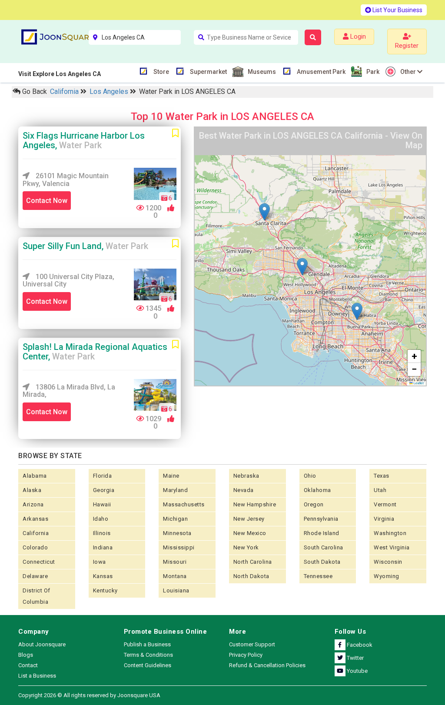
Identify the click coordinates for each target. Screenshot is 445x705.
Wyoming (386, 576)
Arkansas (35, 518)
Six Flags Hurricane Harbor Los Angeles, (84, 140)
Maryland (175, 490)
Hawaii (102, 504)
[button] (264, 212)
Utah (380, 490)
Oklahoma (317, 490)
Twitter (354, 658)
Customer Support (252, 644)
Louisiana (176, 590)
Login (357, 36)
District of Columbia (36, 596)
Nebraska (246, 475)
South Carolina (323, 547)
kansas (103, 576)
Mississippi (179, 547)
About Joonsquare (42, 644)
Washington (390, 533)
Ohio (310, 475)
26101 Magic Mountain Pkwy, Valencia (66, 180)
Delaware (35, 576)
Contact (28, 665)
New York (246, 547)
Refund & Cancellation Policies (267, 665)
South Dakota (322, 562)
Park (372, 71)
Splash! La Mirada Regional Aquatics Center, (95, 352)
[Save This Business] (175, 133)
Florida (102, 475)
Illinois (102, 533)
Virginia (384, 518)
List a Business (37, 675)
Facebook (358, 645)
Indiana (103, 547)
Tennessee (318, 576)
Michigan (175, 518)
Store (161, 71)
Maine (171, 475)
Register (406, 46)
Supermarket (208, 71)
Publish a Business (147, 644)
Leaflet (418, 383)
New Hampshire (254, 504)
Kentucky (105, 590)
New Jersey (249, 518)
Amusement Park (321, 71)
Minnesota (177, 533)
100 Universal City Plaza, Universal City (68, 281)
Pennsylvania (321, 518)
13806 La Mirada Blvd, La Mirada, (69, 391)
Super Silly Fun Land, (85, 246)
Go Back (33, 91)
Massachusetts (184, 504)
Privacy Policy (245, 655)
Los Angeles (110, 91)
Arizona (33, 504)
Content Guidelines (147, 665)
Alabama (35, 475)
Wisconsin (388, 562)
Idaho (101, 518)
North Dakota (251, 576)
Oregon (314, 504)
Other (408, 71)
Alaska (32, 490)
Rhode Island (321, 533)
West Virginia (392, 547)
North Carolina (252, 562)
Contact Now (46, 200)
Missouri (174, 562)
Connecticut (39, 562)
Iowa (99, 562)
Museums (262, 71)
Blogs (25, 655)
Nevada (243, 490)
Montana (175, 576)
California (65, 91)
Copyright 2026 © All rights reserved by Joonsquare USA (89, 695)
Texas (381, 475)
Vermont (385, 504)
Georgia (104, 490)
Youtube (356, 671)
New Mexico (249, 533)
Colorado (35, 547)
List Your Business (396, 10)
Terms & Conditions (148, 655)
